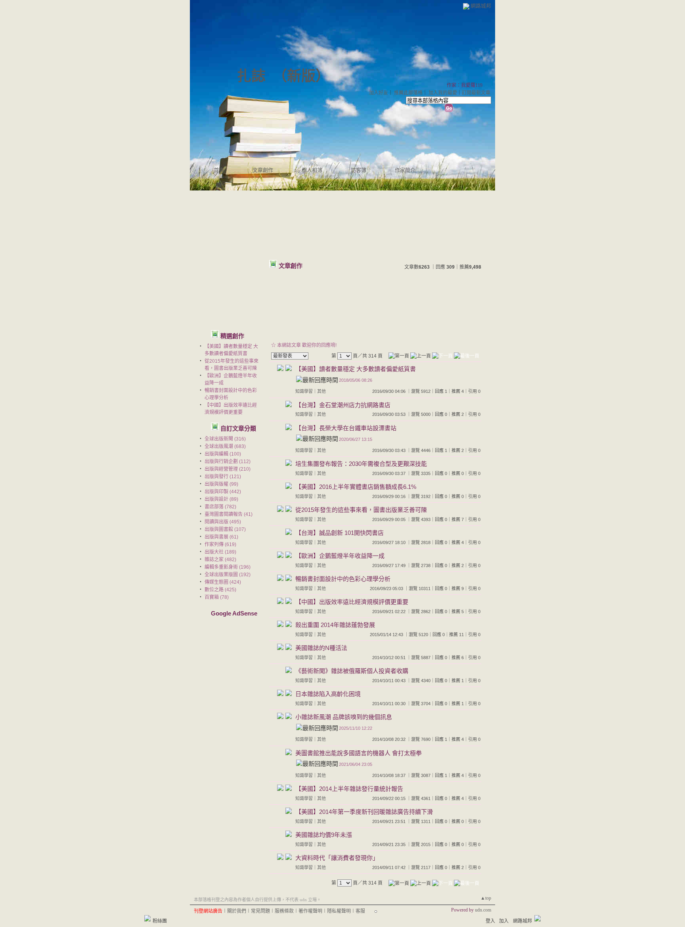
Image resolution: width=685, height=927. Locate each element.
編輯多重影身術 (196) (228, 567)
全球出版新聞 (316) (225, 439)
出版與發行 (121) (223, 476)
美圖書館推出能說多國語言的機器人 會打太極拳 (358, 753)
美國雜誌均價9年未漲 (323, 834)
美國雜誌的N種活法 (321, 647)
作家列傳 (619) (220, 544)
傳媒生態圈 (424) (223, 582)
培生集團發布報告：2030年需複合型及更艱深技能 (361, 463)
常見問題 (260, 911)
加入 (504, 921)
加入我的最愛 (443, 93)
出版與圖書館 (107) (225, 529)
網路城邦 (481, 6)
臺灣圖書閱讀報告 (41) (229, 514)
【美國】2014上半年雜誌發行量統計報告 (349, 788)
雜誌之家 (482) (220, 559)
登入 (490, 921)
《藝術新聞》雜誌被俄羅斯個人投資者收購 (351, 670)
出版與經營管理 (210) (228, 469)
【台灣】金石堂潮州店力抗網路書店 (342, 405)
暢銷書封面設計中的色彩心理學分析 (342, 578)
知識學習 (304, 391)
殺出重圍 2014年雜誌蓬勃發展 (335, 624)
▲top (485, 898)
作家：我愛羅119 (464, 85)
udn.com (483, 910)
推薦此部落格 (408, 93)
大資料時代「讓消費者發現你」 (337, 857)
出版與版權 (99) (221, 484)
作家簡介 (405, 170)
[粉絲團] (147, 918)
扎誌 (251, 76)
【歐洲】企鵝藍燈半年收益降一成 (340, 555)
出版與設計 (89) (221, 499)
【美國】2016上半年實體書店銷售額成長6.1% (355, 486)
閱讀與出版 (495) (223, 522)
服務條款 (284, 911)
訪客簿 (358, 170)
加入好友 (378, 93)
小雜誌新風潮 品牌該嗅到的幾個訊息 (343, 717)
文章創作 (263, 170)
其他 (321, 391)
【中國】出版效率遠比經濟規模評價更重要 (351, 601)
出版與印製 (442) (223, 491)
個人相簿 (312, 170)
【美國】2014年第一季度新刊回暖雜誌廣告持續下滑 (364, 811)
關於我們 (236, 911)
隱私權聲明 (339, 911)
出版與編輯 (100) (223, 454)
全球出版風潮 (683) (225, 446)
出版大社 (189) (220, 552)
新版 (301, 76)
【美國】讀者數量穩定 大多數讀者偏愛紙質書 (355, 368)
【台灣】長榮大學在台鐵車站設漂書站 (345, 428)
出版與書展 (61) (221, 537)
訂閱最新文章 (476, 93)
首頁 (219, 170)
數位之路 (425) (220, 589)
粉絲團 (160, 921)
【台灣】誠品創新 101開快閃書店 (339, 532)
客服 (360, 911)
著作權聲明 (310, 911)
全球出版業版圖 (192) (228, 574)
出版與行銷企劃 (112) (228, 461)
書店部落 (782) (220, 507)
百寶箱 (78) (217, 597)
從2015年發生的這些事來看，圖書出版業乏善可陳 (361, 509)
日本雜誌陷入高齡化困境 (328, 693)
